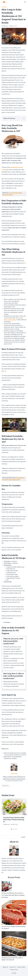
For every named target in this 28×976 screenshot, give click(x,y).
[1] (25, 263)
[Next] (24, 813)
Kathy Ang (5, 26)
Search (23, 837)
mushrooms (5, 785)
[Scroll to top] (24, 974)
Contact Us (12, 967)
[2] (5, 371)
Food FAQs (4, 6)
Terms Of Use (14, 969)
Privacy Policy (21, 967)
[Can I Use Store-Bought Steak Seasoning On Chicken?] (14, 912)
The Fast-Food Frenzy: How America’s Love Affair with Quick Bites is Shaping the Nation (13, 895)
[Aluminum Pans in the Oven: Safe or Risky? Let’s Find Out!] (14, 943)
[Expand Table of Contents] (24, 118)
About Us (5, 967)
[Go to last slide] (4, 813)
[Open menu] (25, 2)
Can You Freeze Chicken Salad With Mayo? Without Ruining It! (13, 820)
